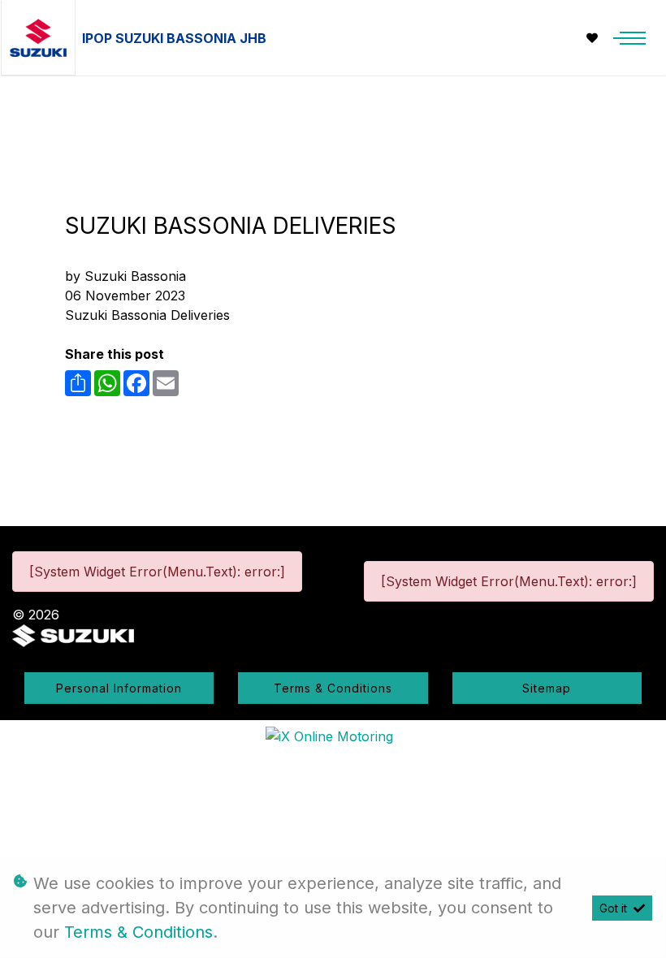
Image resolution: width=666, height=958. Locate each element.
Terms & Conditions (333, 688)
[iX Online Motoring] (333, 735)
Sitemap (546, 688)
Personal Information (119, 688)
